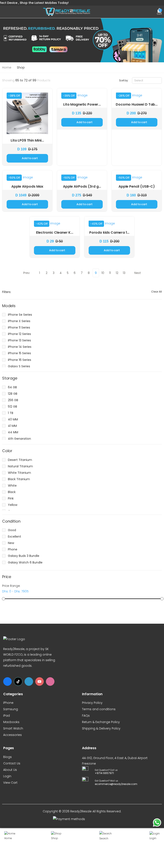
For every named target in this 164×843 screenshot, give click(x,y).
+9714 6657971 (104, 773)
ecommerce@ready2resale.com (115, 784)
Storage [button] (9, 378)
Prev (26, 273)
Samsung (10, 709)
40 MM (13, 419)
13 (124, 273)
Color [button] (7, 451)
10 (102, 273)
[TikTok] (18, 681)
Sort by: (124, 80)
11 (110, 273)
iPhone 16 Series (19, 360)
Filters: (6, 292)
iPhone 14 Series (19, 347)
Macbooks (11, 722)
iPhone (8, 703)
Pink (11, 498)
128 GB (12, 394)
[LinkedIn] (29, 681)
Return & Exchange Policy (101, 722)
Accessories (12, 735)
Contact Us (11, 763)
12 (117, 273)
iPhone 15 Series (19, 353)
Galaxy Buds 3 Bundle (23, 556)
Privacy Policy (92, 703)
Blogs (7, 757)
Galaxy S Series (19, 366)
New (11, 543)
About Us (10, 770)
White (12, 485)
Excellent (14, 536)
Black (12, 492)
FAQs (86, 715)
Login (7, 776)
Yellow (12, 505)
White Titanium (19, 473)
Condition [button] (11, 521)
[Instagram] (50, 681)
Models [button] (9, 306)
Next (137, 273)
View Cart (10, 782)
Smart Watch (13, 728)
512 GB (12, 406)
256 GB (13, 400)
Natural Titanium (20, 466)
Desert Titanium (20, 460)
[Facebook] (7, 681)
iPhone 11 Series (19, 327)
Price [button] (6, 577)
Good (12, 530)
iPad (6, 715)
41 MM (12, 426)
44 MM (13, 432)
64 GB (12, 387)
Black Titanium (19, 479)
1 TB (10, 413)
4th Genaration (19, 438)
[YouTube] (39, 681)
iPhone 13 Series (19, 340)
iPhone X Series (19, 321)
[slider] (3, 598)
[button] (159, 12)
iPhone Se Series (20, 314)
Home (6, 67)
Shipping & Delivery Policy (101, 728)
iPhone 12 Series (19, 334)
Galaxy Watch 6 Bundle (25, 562)
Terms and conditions (99, 709)
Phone (12, 549)
